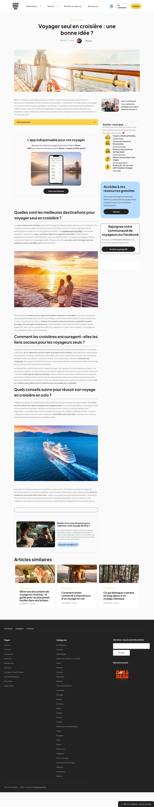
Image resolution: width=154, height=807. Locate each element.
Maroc (58, 708)
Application (9, 686)
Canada (59, 672)
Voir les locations (119, 147)
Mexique (59, 767)
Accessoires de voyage (65, 762)
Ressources (9, 663)
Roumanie (60, 677)
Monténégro (61, 654)
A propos (7, 668)
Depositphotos (40, 787)
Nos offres (8, 681)
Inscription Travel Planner (14, 672)
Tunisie (59, 717)
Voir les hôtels (118, 138)
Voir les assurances (120, 163)
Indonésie (60, 690)
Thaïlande (60, 753)
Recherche (8, 654)
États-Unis (60, 749)
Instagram (20, 628)
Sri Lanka (59, 704)
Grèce (58, 731)
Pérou (58, 663)
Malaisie (59, 776)
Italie (58, 740)
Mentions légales (11, 787)
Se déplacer (61, 645)
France (59, 744)
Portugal (59, 695)
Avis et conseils (62, 758)
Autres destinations (64, 686)
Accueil (7, 645)
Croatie (59, 722)
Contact (136, 6)
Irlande (59, 699)
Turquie (59, 713)
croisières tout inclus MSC (72, 231)
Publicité (7, 658)
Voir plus (116, 212)
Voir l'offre (117, 170)
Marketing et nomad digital (67, 726)
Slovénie (59, 649)
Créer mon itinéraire (56, 191)
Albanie (59, 681)
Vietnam (59, 668)
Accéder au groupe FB (118, 249)
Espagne (59, 735)
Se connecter (122, 6)
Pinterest (30, 628)
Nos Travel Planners (11, 677)
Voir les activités (119, 155)
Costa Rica (60, 772)
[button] (32, 6)
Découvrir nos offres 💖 (68, 545)
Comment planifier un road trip (68, 658)
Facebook (8, 628)
